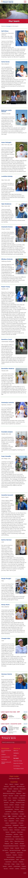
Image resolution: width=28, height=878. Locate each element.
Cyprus (14, 800)
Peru (12, 843)
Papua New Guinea (19, 841)
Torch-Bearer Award (18, 768)
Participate (4, 759)
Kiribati (22, 818)
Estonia (6, 804)
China (9, 797)
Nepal (21, 834)
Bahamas (16, 788)
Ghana (22, 809)
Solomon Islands (11, 857)
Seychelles (13, 852)
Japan (5, 818)
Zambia (17, 868)
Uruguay (24, 866)
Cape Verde (23, 795)
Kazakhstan (12, 818)
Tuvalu (22, 864)
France (22, 807)
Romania (6, 848)
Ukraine (10, 866)
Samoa (22, 848)
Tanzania (15, 861)
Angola (22, 784)
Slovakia (15, 854)
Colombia (14, 797)
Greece (15, 811)
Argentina (12, 786)
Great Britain (8, 811)
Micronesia (17, 829)
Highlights (16, 753)
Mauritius (5, 829)
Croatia (5, 800)
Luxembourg (8, 825)
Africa (6, 784)
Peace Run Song (17, 760)
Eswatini (11, 804)
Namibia (16, 834)
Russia (12, 848)
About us (15, 750)
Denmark (6, 802)
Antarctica (6, 786)
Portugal (22, 843)
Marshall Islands (22, 827)
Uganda (5, 866)
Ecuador (12, 802)
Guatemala (7, 813)
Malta (15, 827)
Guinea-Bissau (14, 813)
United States (17, 866)
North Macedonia (20, 839)
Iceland (4, 816)
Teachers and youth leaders (6, 762)
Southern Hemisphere (9, 859)
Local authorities (5, 757)
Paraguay (7, 843)
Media (15, 755)
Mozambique (9, 834)
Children (3, 754)
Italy (25, 816)
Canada (16, 795)
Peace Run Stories (18, 763)
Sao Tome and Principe (15, 850)
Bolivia (20, 791)
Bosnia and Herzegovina (9, 793)
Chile (5, 797)
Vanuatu (6, 868)
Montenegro (20, 832)
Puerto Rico (22, 845)
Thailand (21, 861)
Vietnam (11, 868)
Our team (16, 758)
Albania (11, 784)
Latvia (17, 820)
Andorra (17, 784)
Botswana (18, 793)
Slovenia (20, 854)
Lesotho (22, 820)
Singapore (8, 854)
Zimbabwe (23, 868)
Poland (16, 843)
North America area (9, 839)
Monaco (7, 832)
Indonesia (14, 816)
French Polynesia (9, 809)
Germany (17, 809)
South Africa (19, 857)
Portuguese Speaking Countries (10, 845)
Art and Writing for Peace (6, 751)
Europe (23, 804)
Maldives (10, 827)
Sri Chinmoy (16, 766)
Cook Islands (22, 797)
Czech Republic (21, 800)
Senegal (24, 850)
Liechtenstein (13, 823)
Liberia (7, 823)
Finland (17, 807)
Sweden (23, 859)
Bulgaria (5, 795)
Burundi (11, 795)
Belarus (9, 791)
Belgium (14, 791)
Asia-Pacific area (21, 786)
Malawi (22, 825)
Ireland (20, 816)
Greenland (20, 811)
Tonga (13, 864)
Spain (17, 859)
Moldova (23, 829)
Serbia (7, 852)
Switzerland (8, 861)
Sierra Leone (20, 852)
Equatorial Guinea (20, 802)
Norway (7, 841)
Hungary (22, 813)
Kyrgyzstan (11, 820)
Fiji (13, 807)
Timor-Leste (7, 864)
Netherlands (8, 836)
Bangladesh (23, 788)
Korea (5, 820)
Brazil (24, 793)
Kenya (17, 818)
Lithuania (21, 823)
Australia (5, 788)
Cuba (10, 800)
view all (25, 711)
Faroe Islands (7, 807)
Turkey (18, 864)
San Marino (5, 850)
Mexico (11, 829)
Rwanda (17, 848)
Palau (11, 841)
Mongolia (13, 832)
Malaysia (4, 827)
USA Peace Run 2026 (14, 778)
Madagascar (16, 825)
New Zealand (16, 836)
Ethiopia (17, 804)
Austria (10, 788)
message (8, 26)
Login (24, 873)
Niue (22, 836)
